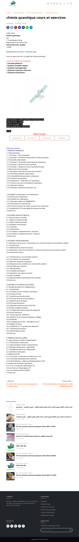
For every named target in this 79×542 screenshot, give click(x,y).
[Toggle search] (67, 3)
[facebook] (51, 3)
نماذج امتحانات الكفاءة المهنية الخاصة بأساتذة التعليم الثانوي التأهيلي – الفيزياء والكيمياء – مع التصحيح (44, 407)
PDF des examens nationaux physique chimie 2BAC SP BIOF (36, 426)
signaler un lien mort (47, 507)
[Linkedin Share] (19, 27)
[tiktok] (60, 3)
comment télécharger (48, 512)
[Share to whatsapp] (27, 27)
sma (17, 463)
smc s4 (26, 444)
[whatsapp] (57, 3)
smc (17, 444)
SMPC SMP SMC (21, 446)
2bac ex (22, 434)
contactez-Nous (46, 504)
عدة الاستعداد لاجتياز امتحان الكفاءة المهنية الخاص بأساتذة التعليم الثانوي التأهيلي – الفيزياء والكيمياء (44, 417)
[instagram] (54, 3)
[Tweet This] (11, 27)
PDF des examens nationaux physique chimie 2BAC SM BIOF (36, 456)
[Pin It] (15, 27)
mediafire (61, 138)
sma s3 (21, 463)
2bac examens (24, 424)
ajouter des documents (48, 510)
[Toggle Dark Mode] (64, 3)
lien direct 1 (32, 138)
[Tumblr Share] (23, 27)
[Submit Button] (70, 530)
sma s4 (26, 463)
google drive (17, 138)
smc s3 (21, 444)
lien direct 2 (47, 138)
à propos (43, 501)
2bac (17, 424)
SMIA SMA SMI (21, 465)
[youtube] (48, 3)
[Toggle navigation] (71, 3)
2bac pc (30, 424)
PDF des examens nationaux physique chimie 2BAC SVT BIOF (36, 475)
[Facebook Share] (7, 27)
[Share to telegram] (31, 27)
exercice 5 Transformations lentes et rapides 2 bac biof (34, 436)
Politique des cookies (47, 515)
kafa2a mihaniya (20, 405)
